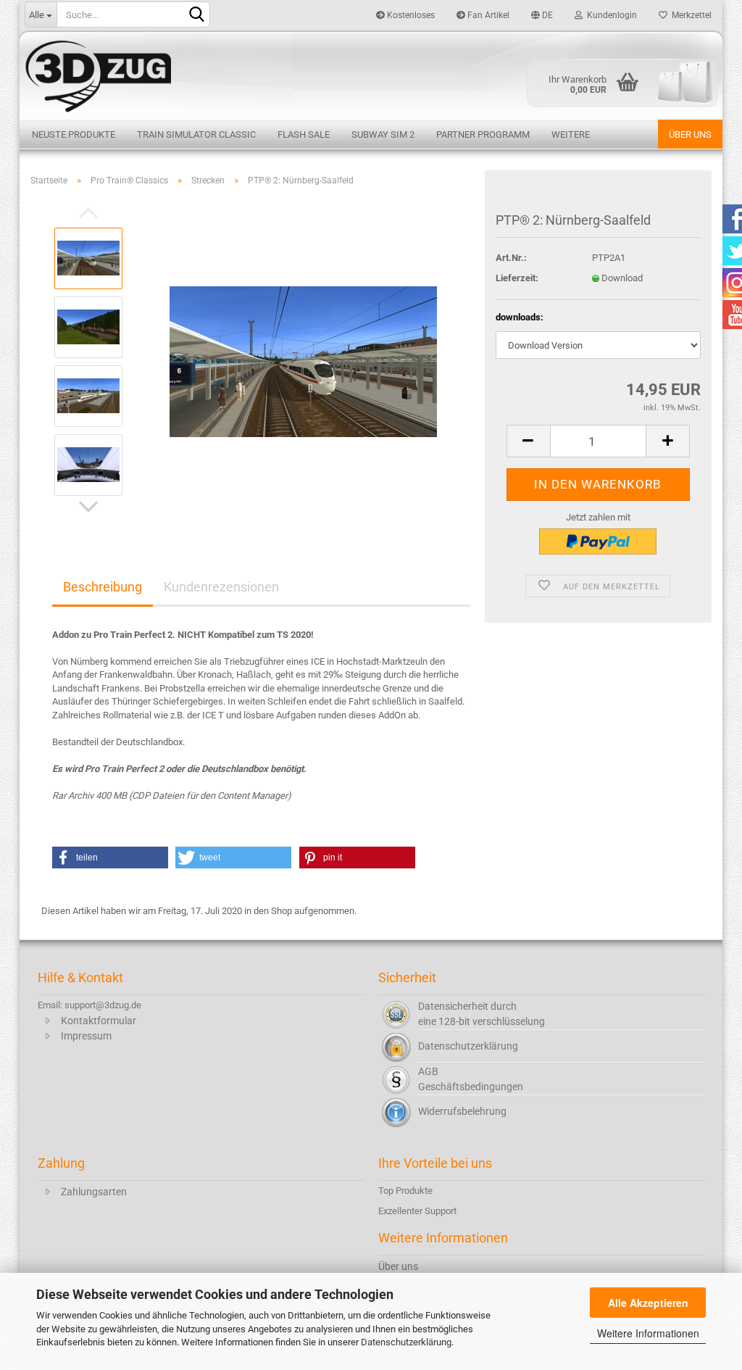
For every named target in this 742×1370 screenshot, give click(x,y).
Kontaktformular (98, 1020)
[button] (110, 857)
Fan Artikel (487, 15)
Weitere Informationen (648, 1333)
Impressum (86, 1036)
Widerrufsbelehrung (462, 1111)
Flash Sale (304, 134)
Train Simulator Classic (196, 134)
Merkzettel (689, 15)
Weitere (570, 134)
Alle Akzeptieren (648, 1302)
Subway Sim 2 (382, 134)
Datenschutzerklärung (406, 1342)
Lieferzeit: (517, 278)
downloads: (519, 317)
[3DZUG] (371, 74)
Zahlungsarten (94, 1191)
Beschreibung (102, 586)
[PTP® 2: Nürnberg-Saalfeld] (303, 360)
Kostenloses (410, 15)
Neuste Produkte (73, 134)
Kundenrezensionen (221, 586)
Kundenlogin (610, 15)
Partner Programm (483, 134)
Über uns (690, 134)
